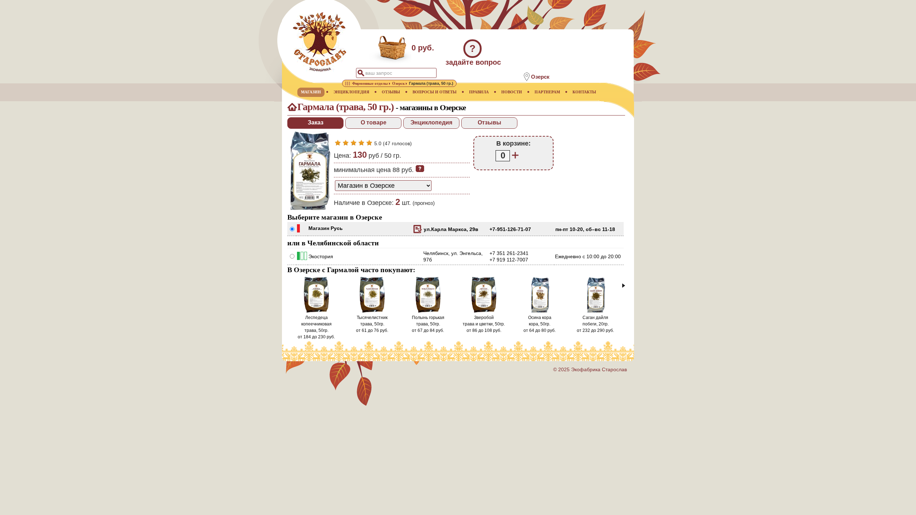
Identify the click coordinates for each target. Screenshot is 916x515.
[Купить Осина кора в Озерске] (539, 311)
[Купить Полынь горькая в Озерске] (428, 311)
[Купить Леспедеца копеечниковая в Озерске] (316, 311)
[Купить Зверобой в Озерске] (484, 311)
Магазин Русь (325, 228)
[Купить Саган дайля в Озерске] (595, 311)
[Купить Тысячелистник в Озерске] (372, 311)
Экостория (320, 256)
